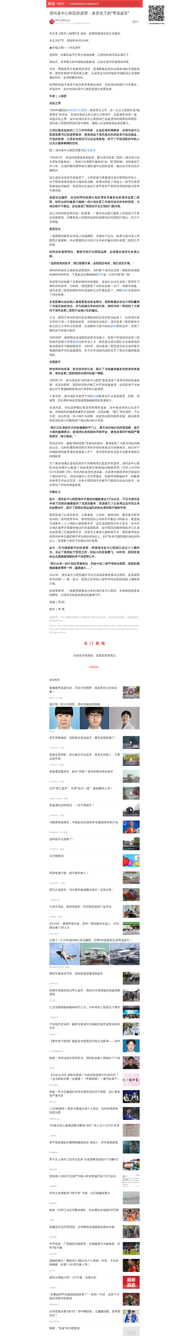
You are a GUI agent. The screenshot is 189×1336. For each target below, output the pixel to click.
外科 (100, 274)
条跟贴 (94, 667)
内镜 (96, 396)
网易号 (60, 3)
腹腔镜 (77, 342)
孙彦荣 (91, 150)
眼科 (113, 326)
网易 (51, 3)
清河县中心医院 (77, 110)
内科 (125, 290)
